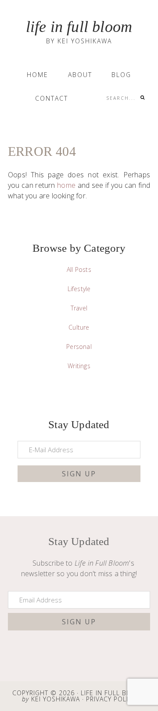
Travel (79, 308)
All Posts (79, 269)
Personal (79, 346)
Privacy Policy (111, 699)
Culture (78, 327)
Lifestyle (79, 289)
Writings (79, 366)
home (66, 185)
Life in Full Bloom (79, 26)
